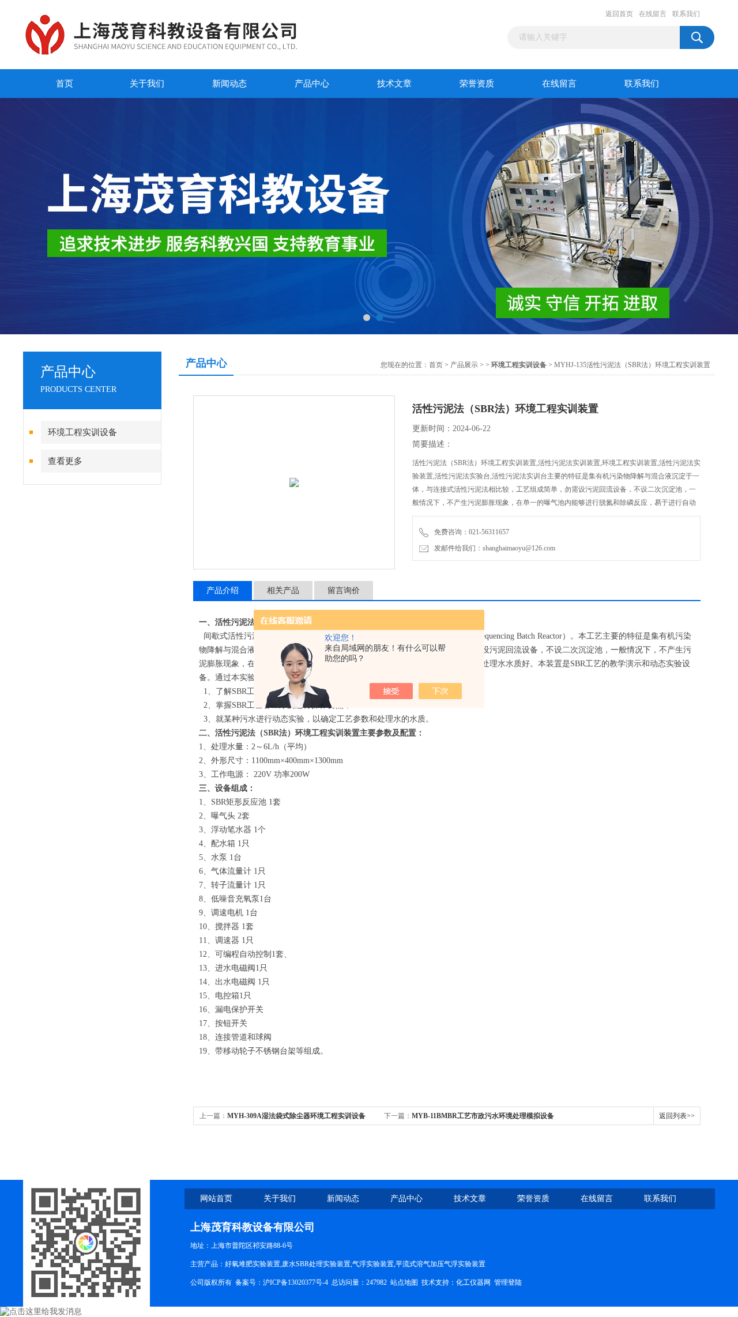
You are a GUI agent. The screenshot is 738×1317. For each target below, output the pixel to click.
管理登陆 (508, 1282)
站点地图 (404, 1282)
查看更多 (65, 461)
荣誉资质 (477, 83)
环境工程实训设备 (82, 432)
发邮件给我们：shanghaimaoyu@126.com (493, 548)
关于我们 (147, 83)
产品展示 (464, 365)
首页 (64, 83)
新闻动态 (229, 83)
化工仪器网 (473, 1282)
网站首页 (216, 1198)
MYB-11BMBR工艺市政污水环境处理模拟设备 (483, 1116)
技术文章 (394, 83)
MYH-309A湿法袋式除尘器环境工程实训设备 (296, 1116)
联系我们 (686, 14)
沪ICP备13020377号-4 (295, 1282)
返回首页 (619, 14)
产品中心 (312, 83)
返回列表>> (677, 1116)
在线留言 (653, 14)
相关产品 (283, 590)
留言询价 (343, 590)
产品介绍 (222, 590)
